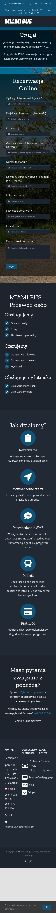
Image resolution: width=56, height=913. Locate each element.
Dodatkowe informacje (19, 241)
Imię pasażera (15, 195)
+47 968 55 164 (42, 713)
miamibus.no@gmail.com (19, 826)
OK (47, 907)
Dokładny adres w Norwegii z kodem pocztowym (27, 178)
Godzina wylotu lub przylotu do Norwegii (24, 145)
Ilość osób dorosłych (19, 210)
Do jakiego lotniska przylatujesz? (26, 113)
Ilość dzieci (12, 226)
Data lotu (12, 128)
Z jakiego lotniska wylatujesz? (24, 98)
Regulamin (45, 778)
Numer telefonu (16, 162)
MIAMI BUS (23, 851)
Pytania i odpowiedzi (32, 692)
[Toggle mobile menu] (49, 21)
